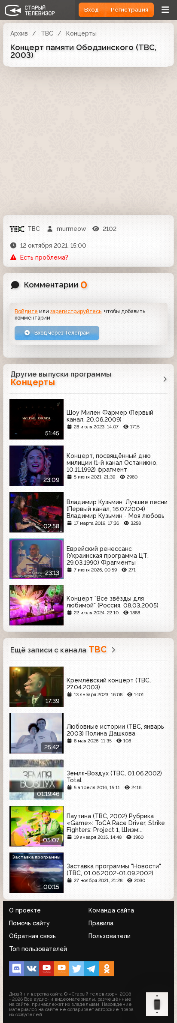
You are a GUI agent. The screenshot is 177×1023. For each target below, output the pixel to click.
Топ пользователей (38, 948)
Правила (100, 923)
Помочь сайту (29, 923)
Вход (91, 9)
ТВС (47, 33)
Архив (19, 33)
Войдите (26, 311)
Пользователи (109, 936)
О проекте (25, 910)
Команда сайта (111, 910)
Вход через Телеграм (61, 332)
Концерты (81, 33)
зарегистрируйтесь (75, 311)
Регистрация (129, 9)
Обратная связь (32, 936)
